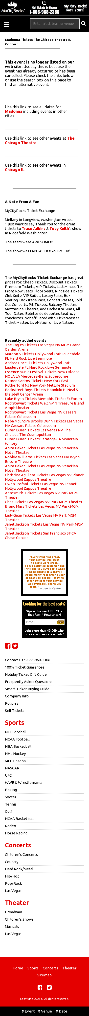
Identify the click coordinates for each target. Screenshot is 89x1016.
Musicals (12, 926)
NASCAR (12, 768)
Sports (14, 722)
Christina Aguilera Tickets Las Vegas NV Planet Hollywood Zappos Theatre (44, 477)
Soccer (10, 797)
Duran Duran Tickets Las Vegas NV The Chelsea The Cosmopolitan (38, 432)
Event (29, 1011)
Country (11, 862)
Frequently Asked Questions (28, 681)
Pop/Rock (13, 883)
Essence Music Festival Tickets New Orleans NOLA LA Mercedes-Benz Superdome (42, 374)
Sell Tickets (14, 710)
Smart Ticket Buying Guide (27, 689)
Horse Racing (16, 833)
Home (18, 968)
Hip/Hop (12, 876)
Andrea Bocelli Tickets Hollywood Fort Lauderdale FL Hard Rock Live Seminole (38, 365)
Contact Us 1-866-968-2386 (27, 660)
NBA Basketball (18, 746)
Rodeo (10, 826)
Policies (11, 703)
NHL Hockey (15, 753)
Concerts (18, 845)
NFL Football (15, 732)
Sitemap (44, 975)
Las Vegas (13, 890)
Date (62, 1011)
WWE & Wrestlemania (23, 782)
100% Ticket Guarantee (24, 667)
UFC (8, 775)
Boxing (11, 790)
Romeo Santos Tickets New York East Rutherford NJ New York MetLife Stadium (40, 383)
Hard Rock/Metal (19, 869)
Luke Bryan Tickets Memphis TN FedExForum (43, 399)
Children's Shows (19, 919)
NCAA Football (17, 739)
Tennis (11, 804)
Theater (17, 902)
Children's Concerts (21, 854)
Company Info (17, 696)
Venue (46, 1011)
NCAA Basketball (19, 818)
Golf (8, 811)
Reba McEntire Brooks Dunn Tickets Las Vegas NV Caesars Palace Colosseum (44, 423)
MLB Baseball (16, 761)
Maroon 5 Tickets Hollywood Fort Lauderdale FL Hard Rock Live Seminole (42, 356)
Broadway (13, 912)
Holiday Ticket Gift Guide (26, 674)
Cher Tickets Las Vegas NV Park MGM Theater (43, 502)
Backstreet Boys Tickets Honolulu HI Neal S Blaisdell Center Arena (41, 392)
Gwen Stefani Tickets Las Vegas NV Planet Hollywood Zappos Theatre (41, 486)
